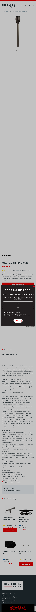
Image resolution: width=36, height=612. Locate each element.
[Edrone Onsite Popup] (18, 306)
